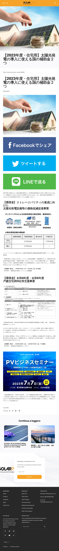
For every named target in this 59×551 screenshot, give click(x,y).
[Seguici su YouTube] (9, 535)
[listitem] (9, 411)
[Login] (55, 3)
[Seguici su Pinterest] (5, 535)
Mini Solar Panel (26, 502)
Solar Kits (24, 493)
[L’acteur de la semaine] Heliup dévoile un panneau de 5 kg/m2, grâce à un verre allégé (15, 445)
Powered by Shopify (14, 546)
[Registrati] (44, 526)
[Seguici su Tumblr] (14, 535)
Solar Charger (25, 499)
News (4, 502)
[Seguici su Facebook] (5, 531)
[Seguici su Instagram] (14, 531)
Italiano (5, 542)
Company (5, 499)
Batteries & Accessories (28, 505)
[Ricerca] (7, 3)
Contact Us (6, 505)
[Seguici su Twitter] (9, 531)
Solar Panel (25, 496)
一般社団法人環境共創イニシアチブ (19, 346)
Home (4, 493)
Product (5, 496)
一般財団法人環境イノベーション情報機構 (21, 270)
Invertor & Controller (27, 508)
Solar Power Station (27, 511)
